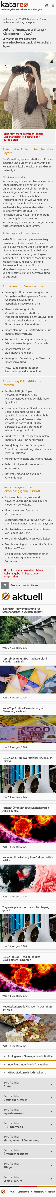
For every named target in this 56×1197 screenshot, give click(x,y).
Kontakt (51, 1192)
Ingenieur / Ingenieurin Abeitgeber (28, 1064)
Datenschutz (23, 1192)
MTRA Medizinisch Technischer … (27, 1072)
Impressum (38, 1192)
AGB (11, 1192)
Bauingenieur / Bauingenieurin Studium (30, 1056)
